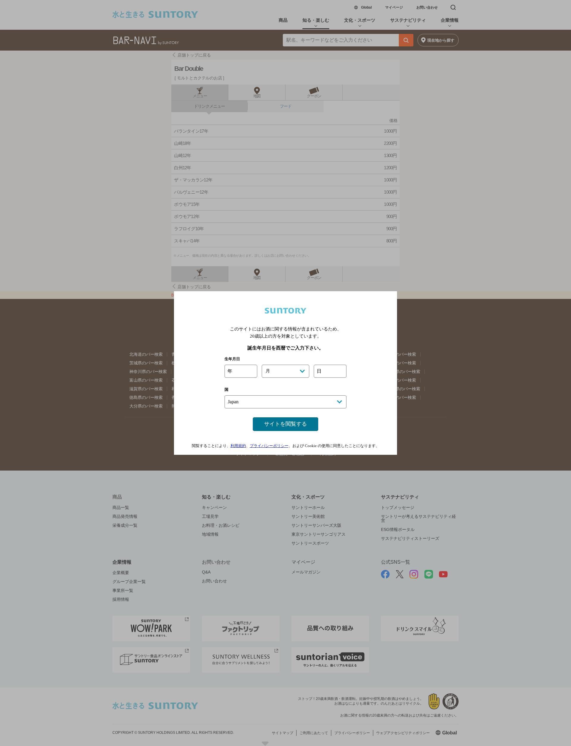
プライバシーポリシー (269, 445)
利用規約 (238, 445)
